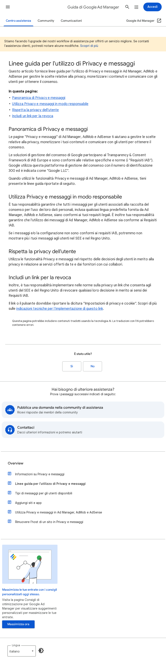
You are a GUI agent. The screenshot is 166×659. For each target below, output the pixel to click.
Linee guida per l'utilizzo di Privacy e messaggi (50, 484)
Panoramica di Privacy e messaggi (38, 98)
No (92, 366)
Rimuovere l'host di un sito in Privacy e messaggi (49, 522)
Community (46, 21)
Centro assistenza (18, 21)
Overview (15, 463)
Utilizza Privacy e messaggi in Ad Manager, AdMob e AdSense (58, 512)
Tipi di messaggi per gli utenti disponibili (43, 493)
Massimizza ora (18, 624)
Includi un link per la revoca (32, 116)
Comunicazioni (71, 21)
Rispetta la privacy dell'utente (35, 110)
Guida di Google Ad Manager (93, 7)
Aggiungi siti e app (28, 503)
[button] (8, 7)
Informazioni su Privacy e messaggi (39, 474)
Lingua (16, 645)
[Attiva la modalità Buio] (41, 650)
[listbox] (21, 651)
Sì (71, 366)
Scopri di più (89, 46)
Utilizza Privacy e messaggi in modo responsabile (50, 104)
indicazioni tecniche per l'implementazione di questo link (59, 309)
